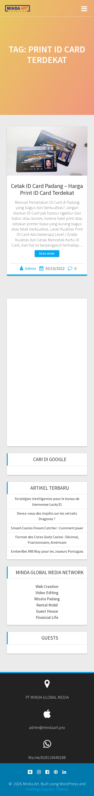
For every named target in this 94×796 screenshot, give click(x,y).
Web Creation (47, 586)
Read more (47, 253)
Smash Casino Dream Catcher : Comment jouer (47, 528)
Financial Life (47, 617)
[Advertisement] (47, 371)
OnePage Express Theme (46, 789)
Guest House (47, 611)
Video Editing (47, 592)
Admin (30, 268)
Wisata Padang (47, 598)
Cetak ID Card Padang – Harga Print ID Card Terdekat (47, 189)
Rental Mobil (47, 605)
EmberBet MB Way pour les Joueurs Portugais (47, 551)
